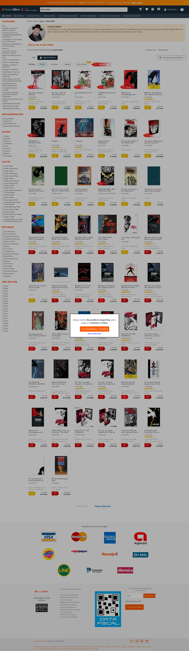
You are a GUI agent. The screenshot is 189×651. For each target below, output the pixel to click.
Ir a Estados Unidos (94, 329)
